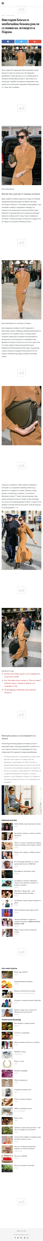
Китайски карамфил (21, 1071)
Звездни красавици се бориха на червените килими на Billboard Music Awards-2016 (27, 921)
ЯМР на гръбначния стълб (23, 1108)
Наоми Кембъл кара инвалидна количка (27, 824)
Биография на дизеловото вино (24, 871)
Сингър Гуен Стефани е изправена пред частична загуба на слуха (27, 1138)
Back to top (21, 1231)
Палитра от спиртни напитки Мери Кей (27, 1000)
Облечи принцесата (20, 1080)
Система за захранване (21, 1033)
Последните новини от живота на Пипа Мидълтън (27, 834)
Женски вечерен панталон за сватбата (26, 1042)
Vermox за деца (19, 1052)
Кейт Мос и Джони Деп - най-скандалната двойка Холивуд (24, 892)
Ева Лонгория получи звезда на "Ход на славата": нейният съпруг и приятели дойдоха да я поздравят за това (22, 683)
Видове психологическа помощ (24, 991)
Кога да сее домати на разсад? (24, 1165)
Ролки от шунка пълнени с (23, 1099)
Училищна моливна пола (22, 1089)
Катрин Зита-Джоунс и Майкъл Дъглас (27, 852)
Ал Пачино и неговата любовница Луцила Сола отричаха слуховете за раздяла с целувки (26, 883)
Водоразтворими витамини (23, 981)
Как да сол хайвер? (20, 1156)
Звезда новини (10, 15)
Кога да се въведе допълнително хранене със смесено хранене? (25, 1147)
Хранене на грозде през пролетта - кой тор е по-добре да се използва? (27, 1128)
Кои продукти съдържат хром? (24, 1023)
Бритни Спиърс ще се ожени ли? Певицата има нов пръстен (25, 1011)
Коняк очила (18, 1118)
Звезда (3, 15)
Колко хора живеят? (21, 972)
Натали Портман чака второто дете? (26, 910)
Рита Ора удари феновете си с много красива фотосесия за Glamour (26, 863)
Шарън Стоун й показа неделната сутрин (25, 931)
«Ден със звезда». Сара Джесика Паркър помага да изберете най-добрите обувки (27, 844)
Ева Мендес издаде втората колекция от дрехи (27, 901)
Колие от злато (19, 1061)
